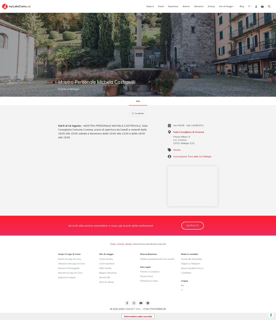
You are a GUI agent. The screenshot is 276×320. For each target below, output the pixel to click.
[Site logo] (16, 6)
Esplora (150, 6)
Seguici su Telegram (190, 263)
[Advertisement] (192, 186)
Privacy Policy (146, 276)
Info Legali (145, 267)
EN (182, 285)
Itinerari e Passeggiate (68, 268)
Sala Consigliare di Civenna (188, 132)
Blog (242, 6)
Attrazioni (198, 6)
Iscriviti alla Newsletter (191, 259)
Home (113, 244)
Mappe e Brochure (108, 273)
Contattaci (186, 273)
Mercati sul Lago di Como (70, 273)
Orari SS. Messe (106, 282)
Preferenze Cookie (149, 281)
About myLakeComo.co (192, 268)
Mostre (177, 149)
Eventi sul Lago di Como (69, 259)
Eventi (161, 6)
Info (138, 101)
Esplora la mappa (66, 277)
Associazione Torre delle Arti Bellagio (192, 156)
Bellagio (74, 89)
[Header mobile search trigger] (269, 6)
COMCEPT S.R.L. (132, 309)
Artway (211, 6)
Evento (62, 89)
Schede (120, 244)
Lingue (184, 281)
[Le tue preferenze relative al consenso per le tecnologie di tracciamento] (271, 315)
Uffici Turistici (105, 268)
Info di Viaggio (226, 6)
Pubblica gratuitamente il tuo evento (157, 259)
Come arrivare (106, 259)
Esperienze (173, 6)
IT (249, 6)
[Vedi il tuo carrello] (262, 6)
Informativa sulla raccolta (138, 316)
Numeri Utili (104, 277)
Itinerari (186, 6)
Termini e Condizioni (149, 271)
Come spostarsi (106, 263)
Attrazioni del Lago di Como (71, 263)
